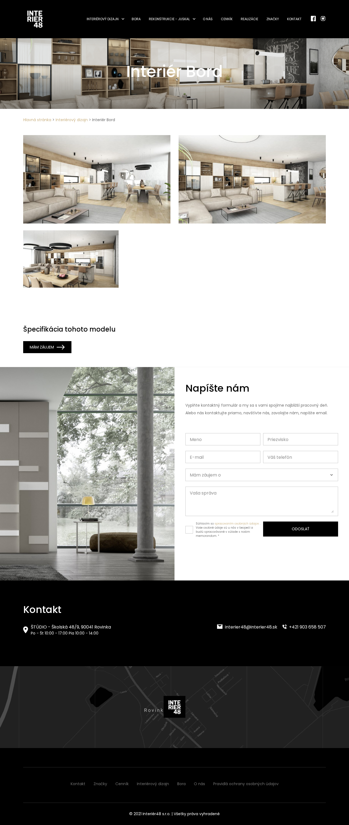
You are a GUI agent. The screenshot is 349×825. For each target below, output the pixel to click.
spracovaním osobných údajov (237, 524)
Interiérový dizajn (103, 19)
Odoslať (300, 529)
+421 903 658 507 (307, 627)
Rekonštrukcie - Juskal (169, 19)
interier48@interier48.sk (250, 627)
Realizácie (249, 19)
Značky (272, 19)
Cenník (227, 19)
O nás (208, 19)
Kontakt (294, 19)
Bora (136, 19)
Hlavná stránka (37, 120)
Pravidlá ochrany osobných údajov (246, 784)
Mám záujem (42, 347)
